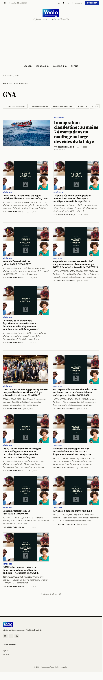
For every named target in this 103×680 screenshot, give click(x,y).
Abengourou (42, 66)
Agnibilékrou (60, 66)
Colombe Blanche (66, 147)
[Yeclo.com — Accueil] (8, 624)
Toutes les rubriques (15, 106)
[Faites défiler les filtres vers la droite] (98, 106)
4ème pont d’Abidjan (63, 106)
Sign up (6, 650)
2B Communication (39, 106)
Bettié (74, 66)
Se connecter (77, 3)
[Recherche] (59, 3)
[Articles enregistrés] (63, 3)
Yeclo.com (7, 76)
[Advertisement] (51, 42)
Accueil (28, 66)
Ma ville (6, 654)
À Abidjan (82, 106)
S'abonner (92, 3)
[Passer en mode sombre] (68, 3)
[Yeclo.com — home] (51, 13)
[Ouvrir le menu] (4, 3)
